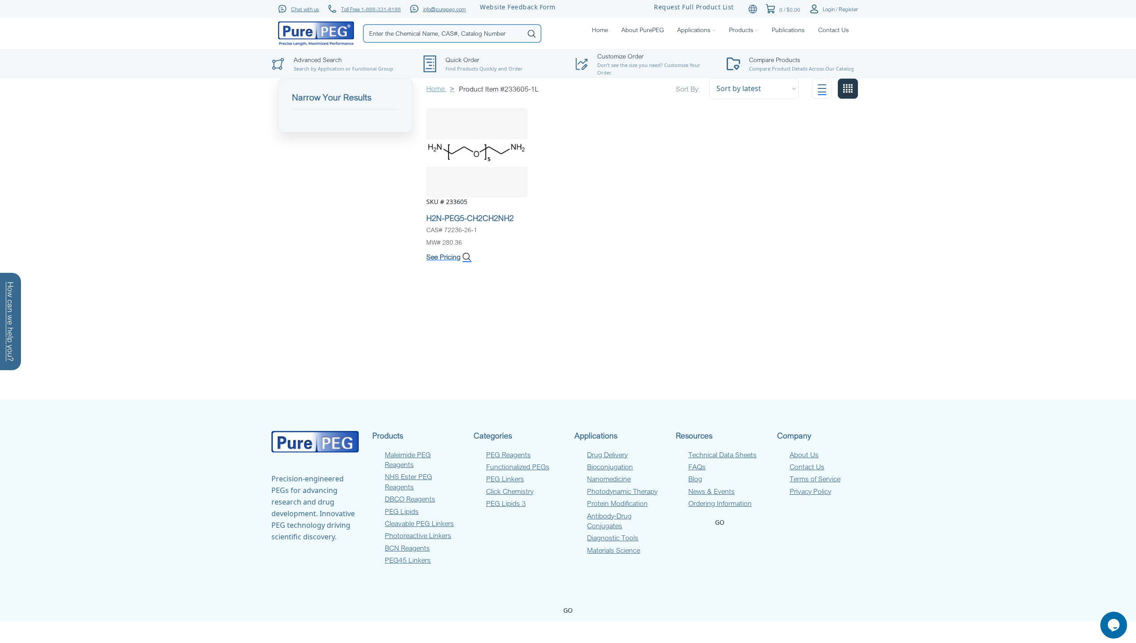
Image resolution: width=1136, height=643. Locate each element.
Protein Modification (617, 503)
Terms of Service (815, 478)
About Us (804, 454)
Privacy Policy (810, 491)
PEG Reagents (508, 454)
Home (436, 88)
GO (719, 522)
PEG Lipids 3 (506, 503)
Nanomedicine (609, 478)
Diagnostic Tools (612, 537)
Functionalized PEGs (517, 466)
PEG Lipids (402, 511)
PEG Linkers (505, 478)
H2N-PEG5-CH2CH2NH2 (470, 218)
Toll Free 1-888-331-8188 (371, 9)
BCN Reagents (407, 547)
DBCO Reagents (410, 498)
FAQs (697, 466)
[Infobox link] (796, 63)
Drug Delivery (607, 454)
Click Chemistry (509, 491)
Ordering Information (720, 503)
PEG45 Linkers (408, 559)
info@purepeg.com (444, 9)
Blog (695, 478)
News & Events (711, 491)
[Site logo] (316, 33)
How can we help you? (11, 321)
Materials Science (613, 550)
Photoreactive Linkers (418, 535)
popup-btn (340, 42)
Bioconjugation (610, 466)
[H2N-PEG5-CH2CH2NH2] (477, 152)
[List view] (822, 89)
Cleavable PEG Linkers (419, 523)
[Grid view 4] (848, 89)
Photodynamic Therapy (622, 491)
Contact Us (807, 466)
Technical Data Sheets (722, 454)
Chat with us (305, 9)
